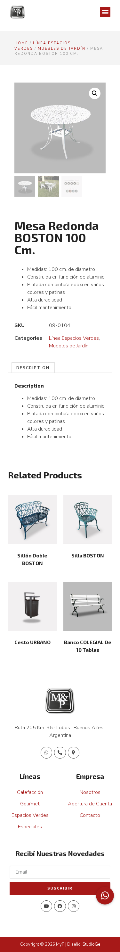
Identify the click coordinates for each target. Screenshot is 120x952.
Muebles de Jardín (61, 48)
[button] (105, 12)
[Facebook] (60, 906)
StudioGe (91, 944)
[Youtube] (46, 906)
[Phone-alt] (60, 752)
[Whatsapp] (46, 752)
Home (21, 43)
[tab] (33, 367)
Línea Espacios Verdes (74, 338)
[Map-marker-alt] (73, 752)
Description (33, 367)
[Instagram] (73, 906)
